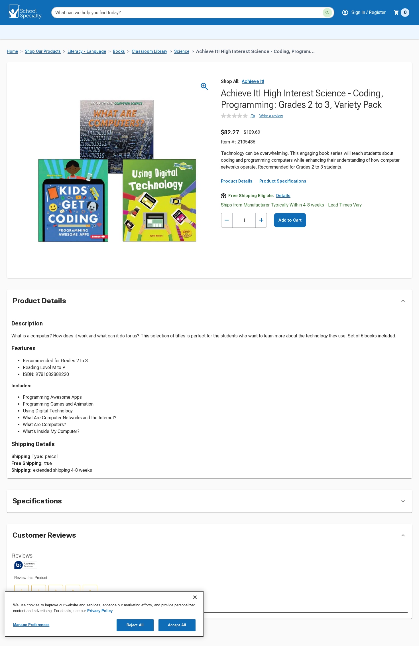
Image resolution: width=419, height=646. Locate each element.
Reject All (135, 625)
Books (119, 51)
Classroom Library (149, 51)
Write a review (271, 116)
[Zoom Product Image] (204, 86)
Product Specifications (282, 181)
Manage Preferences (31, 625)
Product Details (237, 181)
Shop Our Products (43, 51)
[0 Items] (396, 12)
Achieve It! (253, 81)
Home (12, 51)
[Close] (195, 597)
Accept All (177, 625)
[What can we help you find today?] (327, 12)
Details (283, 195)
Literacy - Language (87, 51)
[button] (364, 12)
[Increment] (261, 220)
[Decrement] (227, 220)
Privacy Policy (100, 611)
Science (181, 51)
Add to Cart (290, 220)
